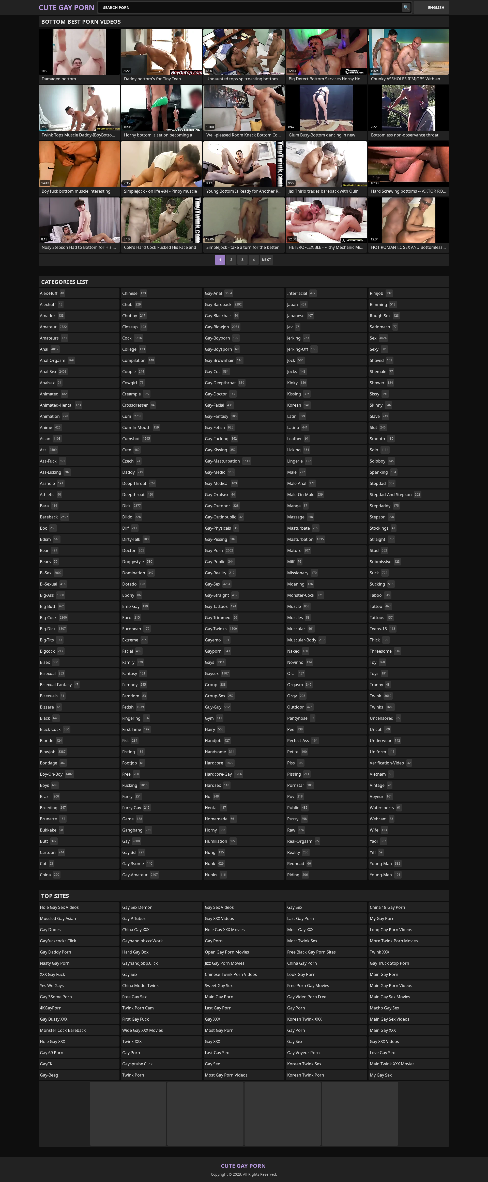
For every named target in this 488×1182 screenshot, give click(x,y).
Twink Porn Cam (138, 1008)
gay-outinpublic (224, 517)
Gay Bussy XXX (53, 1019)
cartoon (52, 852)
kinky (296, 383)
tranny (380, 684)
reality (297, 852)
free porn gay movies (308, 985)
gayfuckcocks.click (58, 941)
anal (49, 349)
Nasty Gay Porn (55, 963)
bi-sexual (53, 584)
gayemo (217, 640)
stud (378, 550)
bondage (53, 763)
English (436, 7)
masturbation (305, 539)
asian (50, 438)
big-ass (52, 595)
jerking (298, 338)
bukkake (51, 830)
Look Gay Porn (301, 974)
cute (131, 450)
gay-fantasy (221, 416)
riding (297, 875)
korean (298, 405)
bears (48, 561)
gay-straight (221, 595)
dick (131, 506)
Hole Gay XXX (52, 1041)
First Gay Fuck (135, 1019)
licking (298, 450)
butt (48, 841)
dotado (133, 584)
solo (379, 450)
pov (295, 796)
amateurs (53, 338)
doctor (133, 550)
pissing (298, 774)
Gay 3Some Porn (56, 997)
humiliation (220, 841)
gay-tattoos (220, 606)
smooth (381, 438)
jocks (296, 371)
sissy (379, 394)
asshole (51, 483)
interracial (301, 293)
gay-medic (219, 472)
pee (295, 729)
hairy (214, 729)
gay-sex (217, 584)
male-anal (301, 483)
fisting (132, 752)
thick (379, 640)
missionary (302, 573)
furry (131, 796)
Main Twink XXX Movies (392, 1064)
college (133, 349)
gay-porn (219, 550)
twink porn (133, 1075)
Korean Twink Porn (305, 1075)
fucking (134, 785)
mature (298, 550)
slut (378, 427)
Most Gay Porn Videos (226, 1075)
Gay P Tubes (134, 918)
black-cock (54, 729)
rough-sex (384, 315)
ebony (131, 595)
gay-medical (221, 483)
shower (381, 383)
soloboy (382, 461)
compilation (138, 360)
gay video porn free (306, 997)
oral (295, 673)
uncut (380, 729)
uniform (382, 752)
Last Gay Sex (217, 1052)
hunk (214, 863)
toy (377, 662)
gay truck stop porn (389, 963)
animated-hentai (60, 405)
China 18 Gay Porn (387, 907)
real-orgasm (303, 841)
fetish (133, 707)
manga (297, 506)
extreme (134, 640)
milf (294, 561)
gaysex (217, 673)
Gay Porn (296, 1008)
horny (215, 830)
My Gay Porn (382, 918)
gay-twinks (221, 629)
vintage (380, 785)
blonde (51, 740)
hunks (215, 875)
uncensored (385, 718)
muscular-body (306, 640)
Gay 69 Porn (51, 1052)
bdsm (49, 539)
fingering (135, 718)
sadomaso (383, 327)
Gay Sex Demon (137, 907)
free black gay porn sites (311, 952)
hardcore (219, 763)
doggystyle (137, 561)
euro (131, 617)
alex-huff (52, 293)
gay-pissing (220, 539)
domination (138, 573)
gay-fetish (219, 427)
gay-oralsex (220, 494)
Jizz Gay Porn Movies (225, 963)
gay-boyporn (221, 338)
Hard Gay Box (135, 952)
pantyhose (300, 718)
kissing (298, 394)
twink (380, 696)
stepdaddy (384, 506)
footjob (133, 763)
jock (295, 360)
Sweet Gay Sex (219, 985)
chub (131, 304)
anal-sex (53, 371)
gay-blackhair (221, 315)
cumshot (136, 438)
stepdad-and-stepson (395, 494)
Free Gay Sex (134, 997)
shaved (381, 360)
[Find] (406, 7)
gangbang (136, 830)
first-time (135, 729)
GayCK (46, 1064)
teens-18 (382, 629)
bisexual (52, 673)
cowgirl (133, 383)
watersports (385, 807)
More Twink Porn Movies (394, 941)
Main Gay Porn (219, 997)
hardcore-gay (223, 774)
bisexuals (52, 696)
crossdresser (138, 405)
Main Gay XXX (383, 1030)
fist (129, 740)
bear (48, 550)
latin (296, 416)
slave (379, 416)
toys (378, 673)
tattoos (381, 617)
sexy (378, 349)
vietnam (381, 774)
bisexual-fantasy (59, 684)
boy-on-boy (56, 774)
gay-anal (218, 293)
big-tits (51, 640)
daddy (132, 472)
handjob (217, 740)
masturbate (302, 528)
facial (131, 651)
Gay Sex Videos (219, 907)
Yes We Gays (52, 985)
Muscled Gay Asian (58, 918)
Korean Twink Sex (304, 1064)
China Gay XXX (135, 929)
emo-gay (135, 606)
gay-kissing (220, 450)
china (49, 875)
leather (298, 438)
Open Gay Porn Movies (227, 952)
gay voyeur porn (303, 1052)
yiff (376, 852)
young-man (385, 863)
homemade (220, 819)
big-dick (53, 629)
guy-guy (217, 707)
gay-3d (133, 852)
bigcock (51, 651)
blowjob (53, 752)
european (135, 629)
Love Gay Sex (382, 1052)
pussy (297, 819)
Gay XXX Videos (219, 918)
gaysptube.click (137, 1064)
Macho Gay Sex (384, 1008)
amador (52, 315)
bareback (54, 517)
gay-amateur (140, 875)
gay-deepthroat (224, 383)
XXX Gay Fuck (52, 974)
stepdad (382, 483)
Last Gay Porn (218, 1008)
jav (293, 327)
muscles (298, 617)
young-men (385, 875)
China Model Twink (140, 985)
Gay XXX (212, 1019)
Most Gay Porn (219, 1030)
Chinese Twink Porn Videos (231, 974)
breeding (53, 807)
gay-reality (220, 573)
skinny (380, 405)
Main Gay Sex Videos (389, 1019)
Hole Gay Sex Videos (59, 907)
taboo (380, 595)
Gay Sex (129, 974)
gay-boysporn (222, 349)
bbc (47, 528)
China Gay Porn (302, 963)
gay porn (131, 1052)
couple (133, 371)
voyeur (381, 796)
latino (297, 427)
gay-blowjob (222, 327)
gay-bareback (223, 304)
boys (48, 785)
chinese (134, 293)
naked (297, 651)
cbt (46, 863)
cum (131, 416)
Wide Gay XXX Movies (142, 1030)
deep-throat (138, 483)
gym (213, 718)
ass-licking (55, 472)
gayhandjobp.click (140, 963)
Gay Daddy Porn (55, 952)
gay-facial (219, 405)
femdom (134, 696)
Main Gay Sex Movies (390, 997)
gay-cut (216, 371)
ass (48, 450)
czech (131, 461)
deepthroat (137, 494)
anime (50, 427)
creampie (135, 394)
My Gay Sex (381, 1075)
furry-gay (135, 807)
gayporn (217, 651)
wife (378, 830)
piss (295, 763)
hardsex (217, 785)
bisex (49, 662)
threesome (385, 651)
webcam (381, 819)
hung (214, 852)
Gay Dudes (50, 929)
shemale (381, 371)
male (296, 472)
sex (378, 338)
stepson (382, 517)
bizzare (50, 707)
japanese (300, 315)
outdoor (299, 707)
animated (53, 394)
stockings (382, 528)
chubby (133, 315)
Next (266, 259)
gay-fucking (221, 438)
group (215, 684)
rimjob (381, 293)
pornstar (300, 785)
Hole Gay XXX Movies (225, 929)
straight (382, 539)
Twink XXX (132, 1041)
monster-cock (305, 595)
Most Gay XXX (300, 929)
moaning (300, 584)
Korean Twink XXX (304, 1019)
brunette (52, 819)
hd (212, 796)
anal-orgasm (57, 360)
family (132, 662)
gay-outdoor (222, 506)
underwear (385, 740)
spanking (383, 472)
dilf (129, 528)
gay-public (219, 561)
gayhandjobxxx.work (142, 941)
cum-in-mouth (140, 427)
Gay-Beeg (49, 1075)
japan (296, 304)
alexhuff (51, 304)
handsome (219, 752)
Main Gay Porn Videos (391, 985)
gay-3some (137, 863)
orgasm (299, 684)
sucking (381, 584)
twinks (381, 707)
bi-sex (51, 573)
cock (132, 338)
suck (378, 573)
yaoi (378, 841)
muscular (300, 629)
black (49, 718)
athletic (50, 494)
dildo (131, 517)
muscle (298, 606)
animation (54, 416)
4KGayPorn (51, 1008)
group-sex (219, 696)
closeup (134, 327)
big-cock (53, 617)
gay (131, 841)
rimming (382, 304)
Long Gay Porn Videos (391, 929)
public (297, 807)
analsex (50, 383)
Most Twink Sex (302, 941)
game (132, 819)
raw (295, 830)
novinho (299, 662)
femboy (134, 684)
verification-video (390, 763)
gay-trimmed (221, 617)
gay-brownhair (223, 360)
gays (214, 662)
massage (300, 517)
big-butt (52, 606)
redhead (299, 863)
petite (297, 752)
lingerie (299, 461)
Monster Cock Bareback (63, 1030)
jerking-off (301, 349)
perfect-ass (302, 740)
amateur (53, 327)
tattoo (380, 606)
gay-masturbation (227, 461)
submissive (385, 561)
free (130, 774)
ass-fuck (52, 461)
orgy (296, 696)
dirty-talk (135, 539)
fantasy (133, 673)
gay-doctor (220, 394)
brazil (49, 796)
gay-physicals (221, 528)
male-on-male (305, 494)
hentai (215, 807)
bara (48, 506)
